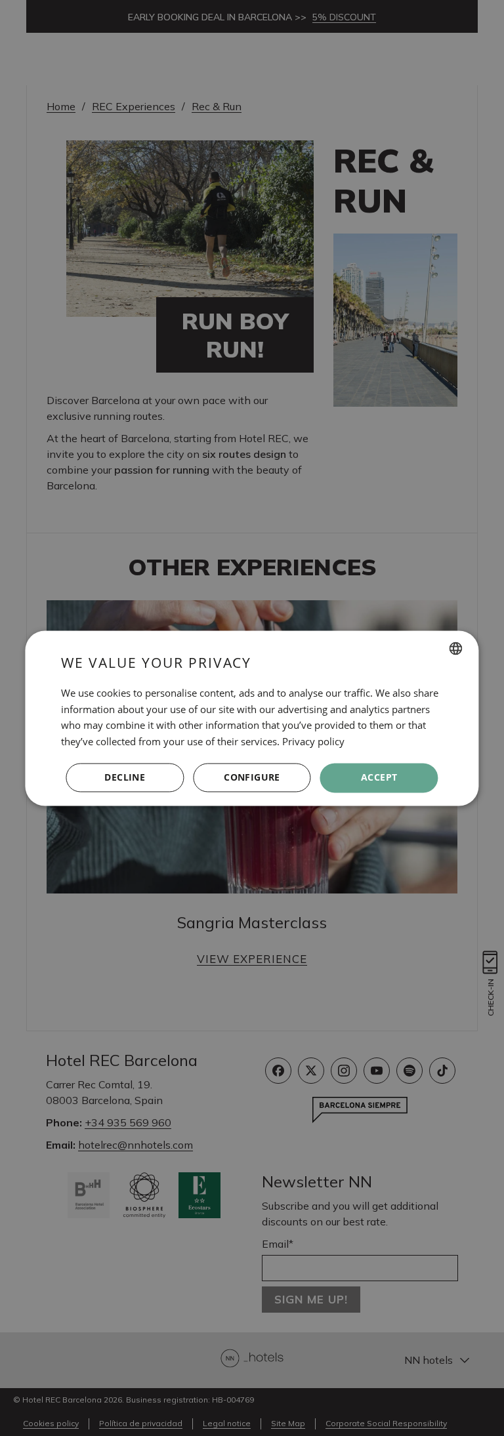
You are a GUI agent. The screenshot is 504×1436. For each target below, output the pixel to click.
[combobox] (456, 648)
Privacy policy (313, 742)
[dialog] (251, 718)
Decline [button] (124, 777)
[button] (252, 778)
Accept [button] (379, 777)
